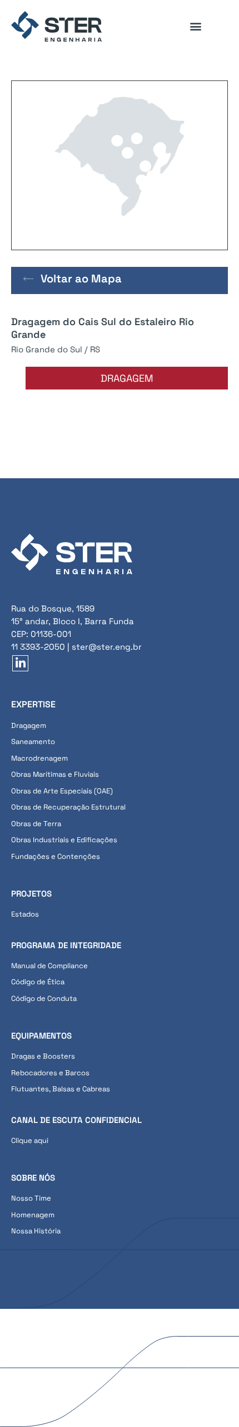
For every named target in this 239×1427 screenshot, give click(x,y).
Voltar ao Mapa (81, 278)
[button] (195, 26)
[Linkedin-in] (20, 663)
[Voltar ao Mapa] (28, 278)
